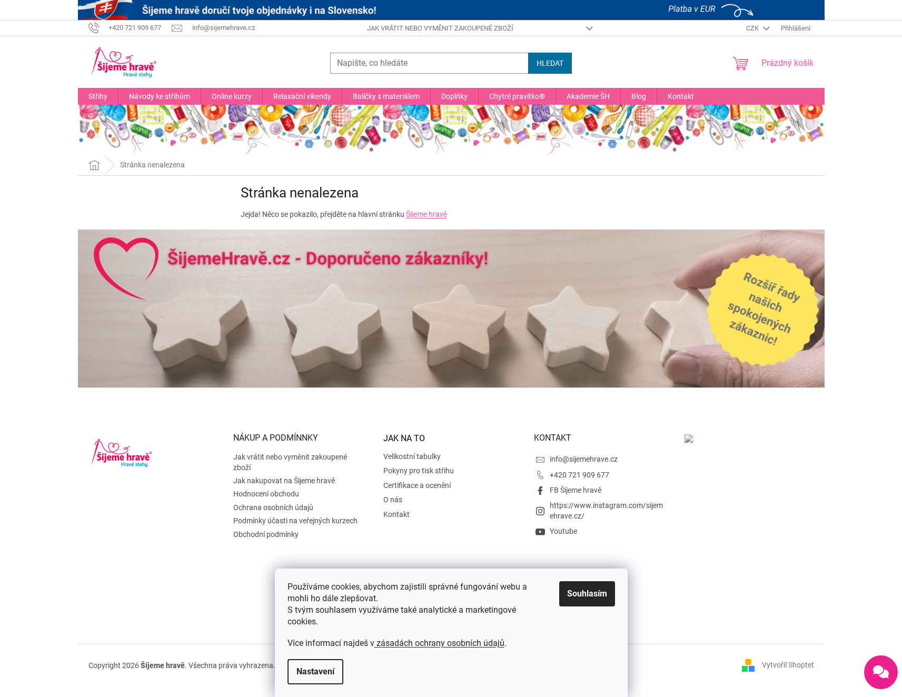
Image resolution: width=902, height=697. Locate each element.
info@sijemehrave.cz (584, 459)
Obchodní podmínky (266, 534)
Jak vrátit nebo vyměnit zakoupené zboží (440, 28)
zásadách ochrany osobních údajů (439, 643)
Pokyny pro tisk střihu (418, 470)
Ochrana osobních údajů (273, 507)
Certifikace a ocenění (417, 485)
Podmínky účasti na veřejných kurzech (295, 520)
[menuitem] (98, 96)
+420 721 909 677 (579, 475)
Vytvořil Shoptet (788, 665)
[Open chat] (881, 672)
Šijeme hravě (426, 214)
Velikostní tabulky (412, 456)
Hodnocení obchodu (266, 494)
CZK (753, 28)
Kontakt (396, 514)
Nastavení (315, 671)
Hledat (550, 63)
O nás (392, 499)
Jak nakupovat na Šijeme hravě (284, 480)
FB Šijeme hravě (575, 490)
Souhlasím (587, 594)
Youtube (563, 531)
